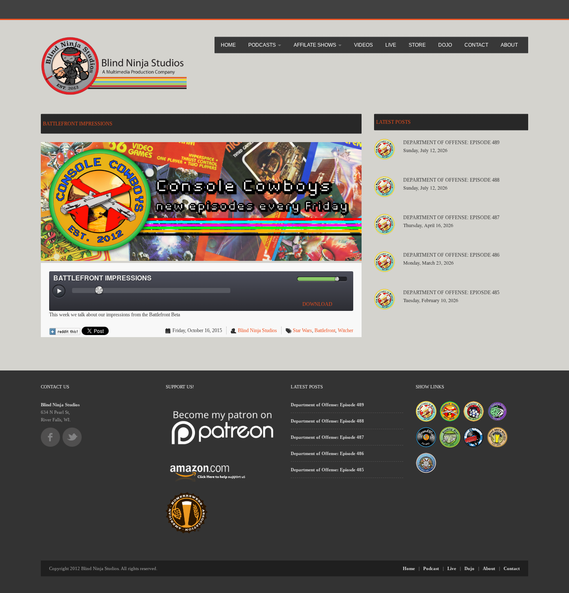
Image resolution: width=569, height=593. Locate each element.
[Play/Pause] (59, 292)
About (509, 45)
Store (417, 45)
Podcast (431, 568)
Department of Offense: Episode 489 (451, 142)
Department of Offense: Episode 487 (451, 217)
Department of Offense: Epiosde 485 (451, 292)
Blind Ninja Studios (257, 330)
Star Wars (302, 330)
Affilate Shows (315, 45)
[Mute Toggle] (290, 279)
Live (390, 45)
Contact (476, 45)
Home (228, 45)
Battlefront (324, 330)
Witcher (345, 330)
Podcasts (262, 45)
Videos (363, 45)
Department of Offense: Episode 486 (451, 255)
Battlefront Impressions (77, 124)
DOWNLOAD (317, 304)
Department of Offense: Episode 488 (451, 180)
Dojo (445, 45)
